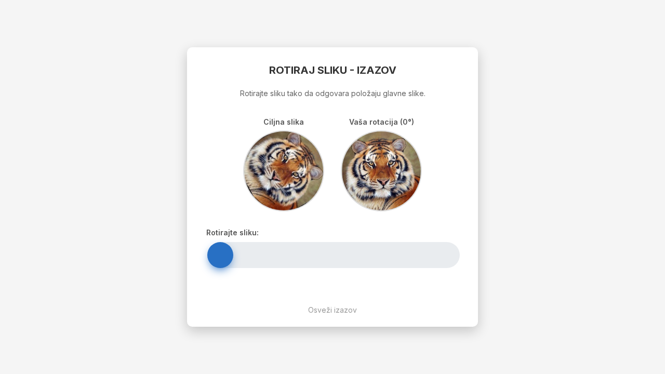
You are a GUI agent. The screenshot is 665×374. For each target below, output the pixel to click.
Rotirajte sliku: (232, 232)
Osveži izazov (332, 309)
